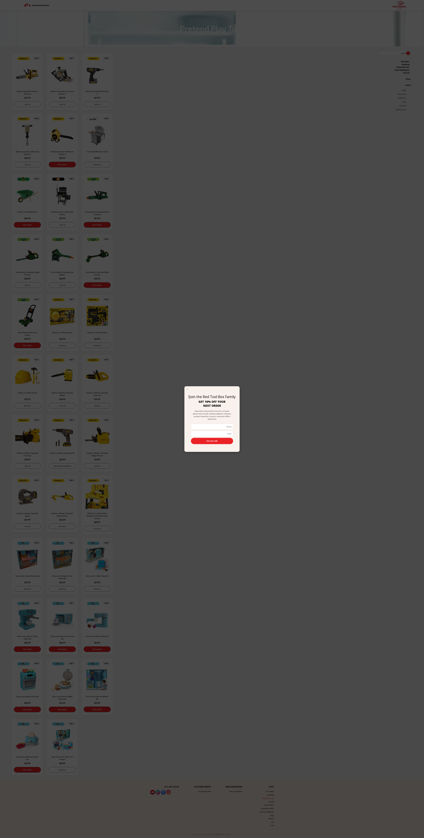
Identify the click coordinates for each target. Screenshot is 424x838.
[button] (187, 389)
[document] (212, 419)
